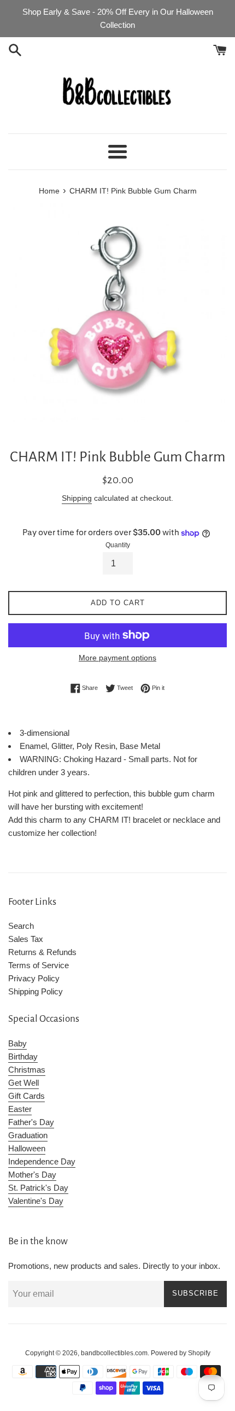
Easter (20, 1109)
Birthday (23, 1056)
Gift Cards (26, 1095)
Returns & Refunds (42, 952)
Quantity (117, 545)
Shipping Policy (35, 991)
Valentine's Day (35, 1200)
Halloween (26, 1148)
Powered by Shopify (180, 1353)
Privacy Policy (34, 978)
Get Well (23, 1082)
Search (21, 925)
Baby (17, 1043)
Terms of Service (38, 965)
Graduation (28, 1135)
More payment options (117, 657)
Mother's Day (32, 1174)
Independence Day (41, 1161)
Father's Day (31, 1122)
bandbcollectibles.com (114, 1353)
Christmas (26, 1069)
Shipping (77, 498)
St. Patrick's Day (38, 1187)
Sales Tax (25, 939)
